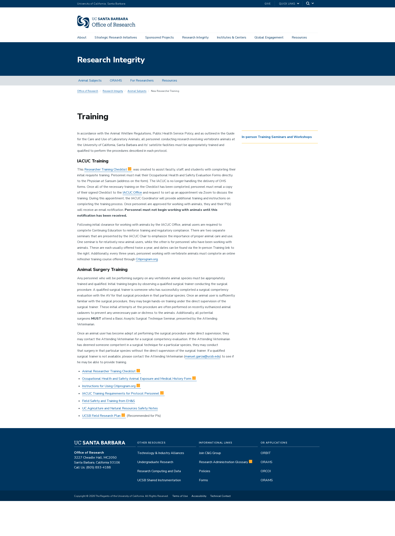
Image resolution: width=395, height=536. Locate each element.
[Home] (107, 27)
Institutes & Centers (231, 37)
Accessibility (199, 496)
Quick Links (287, 3)
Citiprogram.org (147, 259)
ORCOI (266, 471)
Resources (299, 37)
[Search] (310, 3)
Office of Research (87, 91)
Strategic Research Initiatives (116, 37)
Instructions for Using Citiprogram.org (109, 386)
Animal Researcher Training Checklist (109, 371)
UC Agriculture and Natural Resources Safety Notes (120, 408)
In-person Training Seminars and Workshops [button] (277, 137)
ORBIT (266, 453)
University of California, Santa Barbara (101, 3)
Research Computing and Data (159, 471)
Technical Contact (220, 496)
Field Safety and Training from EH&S (108, 401)
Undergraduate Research (155, 462)
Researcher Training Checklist (105, 169)
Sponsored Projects (159, 37)
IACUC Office (132, 192)
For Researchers (142, 80)
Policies (204, 471)
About (81, 37)
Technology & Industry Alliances (160, 453)
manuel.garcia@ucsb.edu (202, 356)
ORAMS (116, 80)
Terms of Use (180, 496)
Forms (203, 480)
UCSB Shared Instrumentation (159, 480)
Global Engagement (268, 37)
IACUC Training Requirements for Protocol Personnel (120, 393)
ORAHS (266, 462)
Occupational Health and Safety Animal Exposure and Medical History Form (136, 378)
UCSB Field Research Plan (101, 415)
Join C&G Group (210, 453)
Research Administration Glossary (223, 462)
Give (268, 3)
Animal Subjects (90, 80)
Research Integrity (195, 37)
